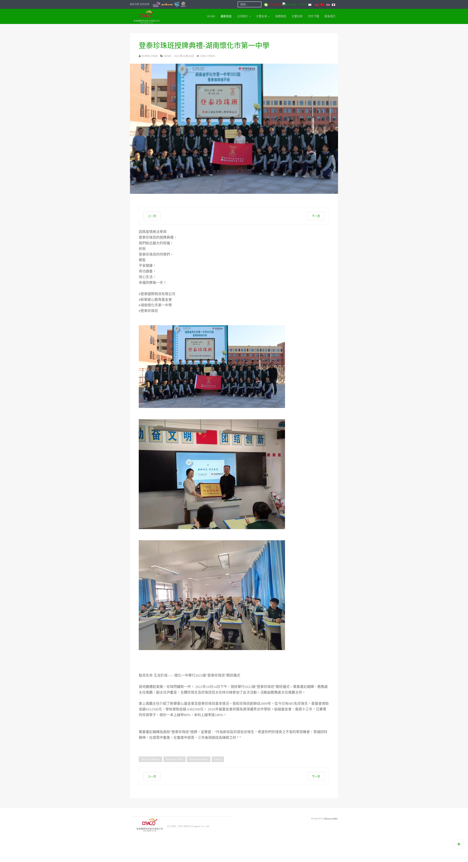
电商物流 (280, 16)
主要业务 (262, 16)
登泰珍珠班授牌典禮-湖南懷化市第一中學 (204, 45)
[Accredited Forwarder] (169, 4)
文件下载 (313, 16)
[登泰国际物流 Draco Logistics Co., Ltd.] (145, 16)
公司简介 (243, 16)
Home (211, 16)
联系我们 (329, 16)
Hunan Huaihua (199, 759)
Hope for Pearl (174, 759)
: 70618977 (302, 4)
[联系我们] (310, 4)
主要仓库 (297, 16)
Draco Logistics (150, 759)
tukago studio (331, 818)
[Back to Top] (459, 844)
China (217, 759)
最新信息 (226, 16)
